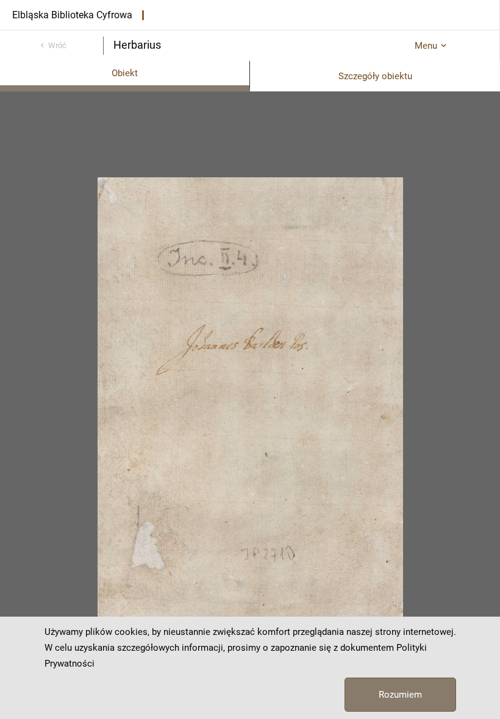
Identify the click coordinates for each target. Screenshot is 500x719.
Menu (426, 45)
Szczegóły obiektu (375, 76)
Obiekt (125, 73)
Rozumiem (400, 694)
